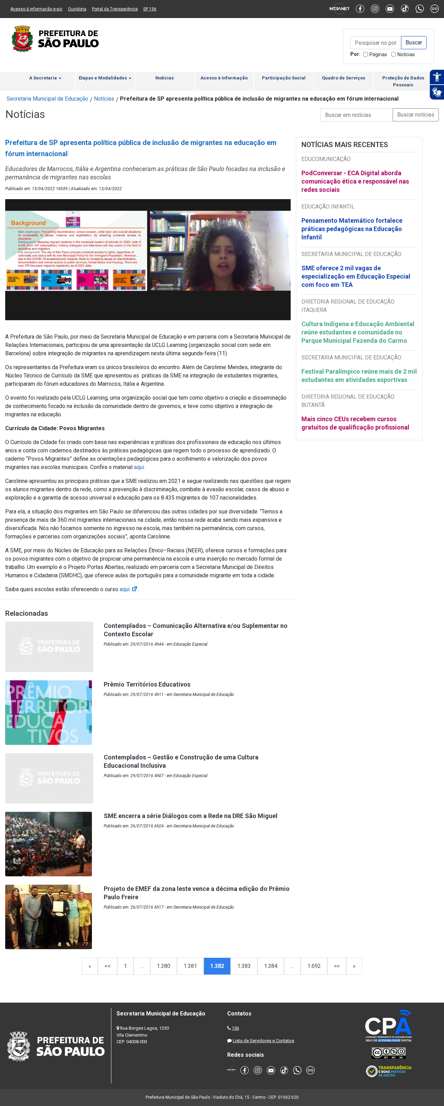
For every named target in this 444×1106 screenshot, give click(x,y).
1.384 (271, 966)
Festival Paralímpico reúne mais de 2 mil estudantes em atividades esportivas (359, 375)
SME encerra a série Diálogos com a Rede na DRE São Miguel (191, 815)
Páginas (378, 54)
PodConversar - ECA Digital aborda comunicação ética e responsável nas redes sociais (355, 181)
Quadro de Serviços (343, 77)
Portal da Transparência (115, 9)
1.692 (314, 966)
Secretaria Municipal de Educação (47, 98)
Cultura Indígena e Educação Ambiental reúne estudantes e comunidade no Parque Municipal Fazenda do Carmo (358, 332)
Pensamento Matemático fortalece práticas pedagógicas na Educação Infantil (351, 229)
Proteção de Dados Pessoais (403, 81)
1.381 (190, 966)
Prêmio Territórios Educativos (147, 684)
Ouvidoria (77, 9)
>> (337, 966)
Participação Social (284, 77)
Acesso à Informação (224, 77)
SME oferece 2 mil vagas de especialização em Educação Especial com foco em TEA (355, 276)
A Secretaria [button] (43, 77)
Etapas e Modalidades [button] (103, 77)
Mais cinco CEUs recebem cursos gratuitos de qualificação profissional (355, 423)
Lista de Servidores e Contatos (263, 1040)
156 (235, 1028)
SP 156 (149, 9)
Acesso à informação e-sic (36, 9)
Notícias (406, 54)
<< (107, 966)
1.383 (244, 966)
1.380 (163, 966)
